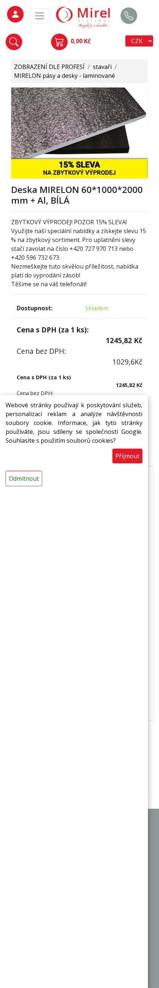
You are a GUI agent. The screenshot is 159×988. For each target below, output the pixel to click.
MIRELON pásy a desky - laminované (64, 76)
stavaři (102, 67)
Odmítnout (24, 478)
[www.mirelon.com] (83, 17)
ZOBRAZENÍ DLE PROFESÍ (49, 67)
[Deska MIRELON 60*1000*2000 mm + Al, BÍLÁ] (79, 132)
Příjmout (127, 456)
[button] (14, 42)
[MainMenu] (39, 15)
